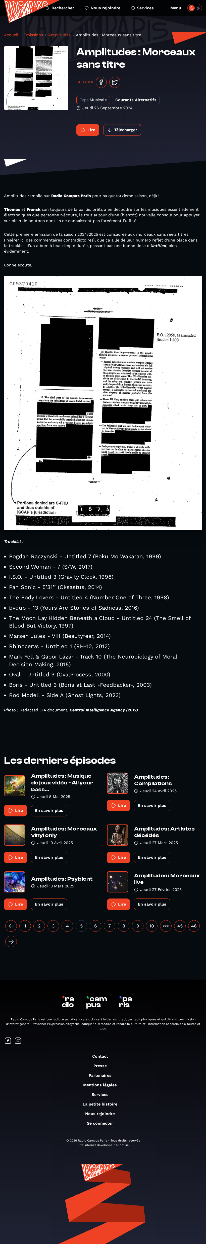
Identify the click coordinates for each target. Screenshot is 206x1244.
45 (180, 925)
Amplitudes (59, 34)
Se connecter (100, 1123)
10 (151, 925)
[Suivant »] (11, 941)
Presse (100, 1065)
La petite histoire (100, 1104)
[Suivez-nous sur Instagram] (18, 1041)
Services (145, 8)
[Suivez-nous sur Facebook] (8, 1041)
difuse (124, 1145)
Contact (100, 1056)
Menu (175, 8)
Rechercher (63, 8)
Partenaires (100, 1075)
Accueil (11, 34)
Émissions (33, 34)
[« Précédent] (11, 925)
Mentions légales (100, 1085)
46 (194, 925)
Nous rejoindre (105, 8)
